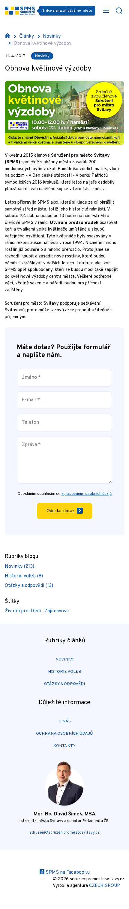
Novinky (52, 36)
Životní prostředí (23, 611)
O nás (64, 721)
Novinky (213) (19, 567)
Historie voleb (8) (24, 576)
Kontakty (64, 745)
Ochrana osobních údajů (64, 733)
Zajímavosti (56, 611)
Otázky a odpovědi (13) (29, 586)
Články (26, 36)
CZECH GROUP (104, 886)
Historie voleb (64, 671)
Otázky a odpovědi (64, 684)
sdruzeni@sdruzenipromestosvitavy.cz (65, 832)
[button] (106, 11)
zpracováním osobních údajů (87, 494)
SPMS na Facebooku (67, 873)
